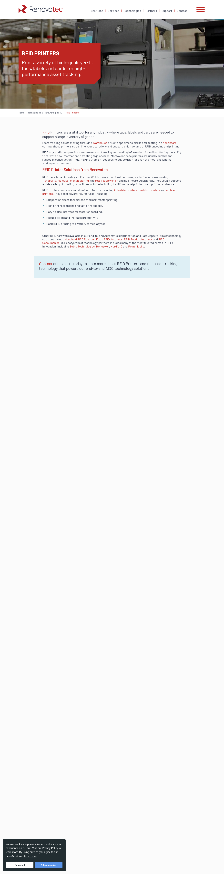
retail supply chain (106, 180)
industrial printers (125, 190)
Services (113, 10)
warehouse (100, 143)
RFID (59, 112)
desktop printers (149, 190)
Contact (182, 10)
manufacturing (79, 180)
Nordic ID (116, 246)
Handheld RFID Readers (80, 239)
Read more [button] (30, 856)
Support (167, 10)
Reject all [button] (20, 865)
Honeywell (102, 246)
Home (21, 112)
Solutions (97, 10)
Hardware (49, 112)
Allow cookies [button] (48, 865)
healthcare (169, 143)
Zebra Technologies (82, 246)
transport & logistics (55, 180)
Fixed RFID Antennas (109, 239)
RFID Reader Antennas (138, 239)
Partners (151, 10)
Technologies (132, 10)
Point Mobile (136, 246)
